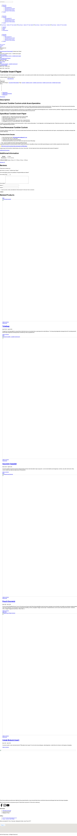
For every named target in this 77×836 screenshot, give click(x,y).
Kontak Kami (5, 30)
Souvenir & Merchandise (10, 10)
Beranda (4, 5)
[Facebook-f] (1, 805)
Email (1, 187)
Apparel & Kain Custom (9, 9)
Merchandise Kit (8, 7)
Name (1, 185)
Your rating (2, 174)
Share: (1, 83)
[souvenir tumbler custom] (10, 55)
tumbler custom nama (47, 82)
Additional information (7, 93)
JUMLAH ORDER (3, 77)
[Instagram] (4, 805)
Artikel (3, 28)
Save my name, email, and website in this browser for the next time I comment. (18, 189)
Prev (1, 57)
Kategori (4, 6)
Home (1, 51)
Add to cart (2, 81)
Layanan (4, 26)
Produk (4, 11)
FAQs (3, 29)
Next (1, 62)
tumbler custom (29, 82)
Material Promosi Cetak (10, 8)
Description (4, 92)
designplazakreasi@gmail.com (20, 137)
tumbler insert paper (56, 82)
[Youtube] (7, 805)
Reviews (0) (4, 94)
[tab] (39, 92)
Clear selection (10, 78)
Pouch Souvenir (3, 59)
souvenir (23, 82)
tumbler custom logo (37, 82)
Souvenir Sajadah (3, 65)
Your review (2, 183)
